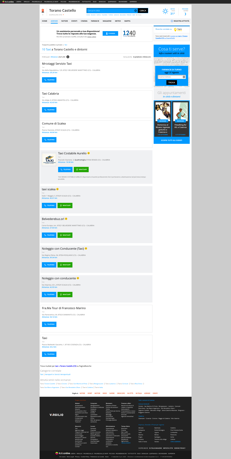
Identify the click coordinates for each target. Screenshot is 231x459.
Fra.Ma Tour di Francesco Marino (64, 308)
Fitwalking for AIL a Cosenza (180, 126)
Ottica (92, 418)
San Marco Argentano (52, 387)
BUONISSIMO (123, 1)
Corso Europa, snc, (49, 225)
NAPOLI (99, 15)
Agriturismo (124, 441)
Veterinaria (93, 443)
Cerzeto (64, 384)
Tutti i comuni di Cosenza (146, 400)
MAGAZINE (107, 21)
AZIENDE (54, 21)
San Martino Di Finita (150, 406)
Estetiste (108, 413)
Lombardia (173, 432)
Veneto (156, 441)
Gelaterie (108, 443)
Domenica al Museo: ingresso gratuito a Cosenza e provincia (163, 129)
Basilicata (157, 428)
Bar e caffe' (124, 432)
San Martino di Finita (80, 384)
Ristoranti (124, 428)
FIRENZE (129, 15)
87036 (88, 160)
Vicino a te (147, 57)
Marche (140, 435)
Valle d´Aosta (142, 441)
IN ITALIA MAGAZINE (155, 448)
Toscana (141, 439)
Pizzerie (123, 430)
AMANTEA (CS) (63, 100)
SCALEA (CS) (66, 130)
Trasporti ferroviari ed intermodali (82, 433)
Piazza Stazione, (48, 130)
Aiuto (107, 456)
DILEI (94, 1)
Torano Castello (62, 10)
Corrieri (77, 446)
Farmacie (93, 428)
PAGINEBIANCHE (74, 1)
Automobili (78, 441)
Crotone (154, 418)
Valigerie (93, 411)
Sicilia (172, 437)
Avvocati (124, 414)
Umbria (172, 439)
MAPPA (127, 21)
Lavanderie (93, 414)
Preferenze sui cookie (97, 456)
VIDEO (105, 393)
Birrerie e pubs (125, 434)
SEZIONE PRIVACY (179, 448)
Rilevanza (54, 57)
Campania (141, 430)
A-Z (60, 57)
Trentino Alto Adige (160, 439)
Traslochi (78, 422)
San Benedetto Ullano (73, 387)
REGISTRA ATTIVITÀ (181, 21)
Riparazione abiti (95, 416)
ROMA (88, 15)
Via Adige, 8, (47, 100)
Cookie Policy (85, 456)
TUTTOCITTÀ (86, 1)
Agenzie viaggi (79, 430)
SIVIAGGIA (102, 1)
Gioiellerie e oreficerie (97, 407)
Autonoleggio (79, 436)
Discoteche (124, 436)
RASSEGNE (162, 121)
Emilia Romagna (159, 430)
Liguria (156, 432)
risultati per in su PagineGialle (171, 37)
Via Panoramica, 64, (50, 314)
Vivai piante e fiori (80, 411)
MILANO (93, 15)
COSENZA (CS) (76, 344)
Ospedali (93, 430)
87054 (61, 255)
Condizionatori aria (81, 416)
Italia (101, 387)
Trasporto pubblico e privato (52, 45)
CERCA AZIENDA (175, 441)
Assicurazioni (125, 409)
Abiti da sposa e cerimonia (95, 421)
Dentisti (92, 437)
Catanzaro (141, 418)
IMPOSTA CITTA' (168, 448)
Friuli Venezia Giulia (176, 430)
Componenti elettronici (79, 419)
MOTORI (97, 393)
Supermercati (110, 428)
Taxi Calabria (50, 93)
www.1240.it (91, 37)
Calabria (90, 387)
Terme (108, 409)
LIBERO (18, 1)
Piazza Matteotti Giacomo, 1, (53, 344)
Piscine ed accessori (112, 407)
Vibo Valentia (175, 418)
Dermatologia (110, 418)
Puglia (140, 437)
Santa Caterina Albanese (169, 410)
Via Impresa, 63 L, (49, 285)
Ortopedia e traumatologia (94, 440)
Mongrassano (98, 384)
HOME (44, 21)
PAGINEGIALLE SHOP (51, 1)
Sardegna (157, 437)
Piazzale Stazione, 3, (66, 160)
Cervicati (125, 384)
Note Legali (70, 456)
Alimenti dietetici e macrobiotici (111, 431)
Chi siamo (62, 456)
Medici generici (95, 434)
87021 (65, 70)
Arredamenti (79, 405)
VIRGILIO (27, 1)
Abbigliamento (95, 405)
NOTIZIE (64, 21)
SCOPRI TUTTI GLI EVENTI (171, 140)
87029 (57, 130)
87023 (60, 314)
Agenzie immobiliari (127, 416)
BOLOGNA (123, 15)
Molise (156, 435)
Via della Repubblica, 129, (52, 70)
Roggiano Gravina (144, 412)
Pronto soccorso (95, 432)
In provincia (137, 57)
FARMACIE (95, 21)
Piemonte (173, 435)
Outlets (92, 413)
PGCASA (63, 1)
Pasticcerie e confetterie (109, 440)
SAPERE (112, 393)
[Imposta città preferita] (43, 11)
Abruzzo (141, 428)
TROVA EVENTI (125, 443)
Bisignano (181, 410)
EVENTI (74, 21)
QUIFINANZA (112, 1)
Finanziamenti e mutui (128, 411)
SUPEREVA (133, 1)
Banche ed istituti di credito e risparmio (127, 406)
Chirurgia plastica (111, 420)
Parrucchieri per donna (113, 411)
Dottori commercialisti (128, 413)
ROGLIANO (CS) (70, 255)
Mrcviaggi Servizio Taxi (57, 64)
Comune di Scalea (54, 123)
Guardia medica (95, 436)
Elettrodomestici (80, 407)
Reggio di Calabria (164, 418)
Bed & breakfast (126, 437)
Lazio (140, 432)
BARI (133, 15)
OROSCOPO (121, 393)
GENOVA (116, 15)
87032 (54, 100)
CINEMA (84, 21)
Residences (124, 439)
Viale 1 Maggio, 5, (49, 196)
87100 (67, 344)
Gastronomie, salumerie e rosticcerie (113, 435)
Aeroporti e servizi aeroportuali (80, 438)
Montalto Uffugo (155, 410)
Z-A (64, 57)
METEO (118, 21)
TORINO (110, 15)
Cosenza (148, 418)
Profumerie (109, 416)
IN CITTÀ (130, 393)
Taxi (43, 67)
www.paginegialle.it (179, 29)
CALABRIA (96, 70)
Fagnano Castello (143, 410)
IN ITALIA (138, 15)
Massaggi (109, 414)
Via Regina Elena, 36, (50, 255)
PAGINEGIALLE (37, 1)
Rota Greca (138, 384)
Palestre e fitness (111, 405)
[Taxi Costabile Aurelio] (49, 159)
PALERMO (104, 15)
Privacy (77, 456)
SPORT (90, 393)
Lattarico (113, 384)
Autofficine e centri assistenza (81, 444)
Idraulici (77, 409)
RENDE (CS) (96, 160)
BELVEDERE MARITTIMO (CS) (79, 70)
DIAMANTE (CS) (69, 314)
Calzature (93, 409)
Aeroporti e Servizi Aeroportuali (58, 374)
